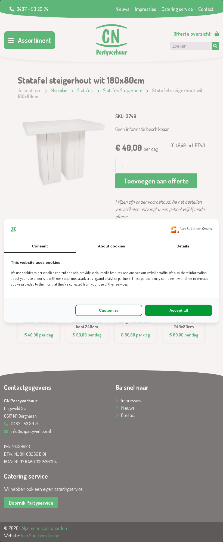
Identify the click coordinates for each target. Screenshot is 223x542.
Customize (109, 310)
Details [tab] (182, 246)
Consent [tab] (40, 246)
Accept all (178, 310)
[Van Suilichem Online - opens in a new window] (191, 229)
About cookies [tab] (111, 246)
